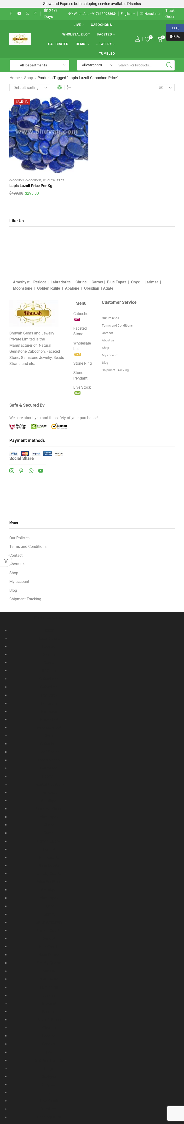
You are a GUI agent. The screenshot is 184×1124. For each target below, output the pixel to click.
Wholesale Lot (76, 34)
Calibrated (58, 44)
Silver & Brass (49, 1020)
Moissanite (49, 979)
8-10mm (49, 670)
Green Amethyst (48, 922)
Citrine (81, 282)
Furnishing (49, 987)
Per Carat (49, 695)
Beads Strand (49, 638)
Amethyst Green (48, 809)
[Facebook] (11, 14)
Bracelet (49, 1003)
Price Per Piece (48, 881)
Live (77, 25)
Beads (81, 44)
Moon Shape (49, 760)
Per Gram (49, 703)
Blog (105, 362)
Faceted (104, 34)
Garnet (97, 282)
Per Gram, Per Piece (48, 1060)
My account (110, 355)
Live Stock (49, 1101)
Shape (49, 735)
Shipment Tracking (115, 370)
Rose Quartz (49, 865)
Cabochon (16, 180)
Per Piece (49, 711)
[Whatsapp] (31, 470)
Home (15, 78)
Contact (107, 333)
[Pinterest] (21, 470)
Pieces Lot (49, 719)
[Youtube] (19, 14)
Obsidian (91, 288)
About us (108, 340)
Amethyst (21, 282)
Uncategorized (49, 1117)
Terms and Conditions (117, 325)
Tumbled (107, 53)
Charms (49, 1027)
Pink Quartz (49, 857)
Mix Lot (49, 971)
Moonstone (22, 288)
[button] (69, 13)
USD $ (172, 27)
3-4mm (49, 654)
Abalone (72, 288)
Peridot (39, 282)
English (126, 14)
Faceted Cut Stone (49, 784)
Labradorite (61, 282)
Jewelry (104, 44)
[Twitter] (27, 14)
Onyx (135, 282)
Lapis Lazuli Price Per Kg (30, 185)
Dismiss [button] (134, 3)
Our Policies (110, 318)
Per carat (49, 792)
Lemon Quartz (49, 841)
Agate (108, 288)
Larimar (151, 282)
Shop (28, 78)
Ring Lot (49, 1084)
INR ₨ (173, 36)
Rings (49, 1068)
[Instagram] (35, 14)
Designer (48, 1076)
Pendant (49, 1044)
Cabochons (101, 25)
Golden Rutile (48, 288)
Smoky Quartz (49, 873)
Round (48, 662)
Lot (49, 1052)
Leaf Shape (49, 752)
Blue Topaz (116, 282)
